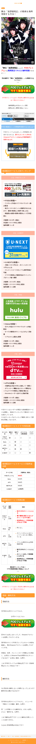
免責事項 (24, 740)
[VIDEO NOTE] (18, 3)
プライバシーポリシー (14, 740)
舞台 (3, 8)
